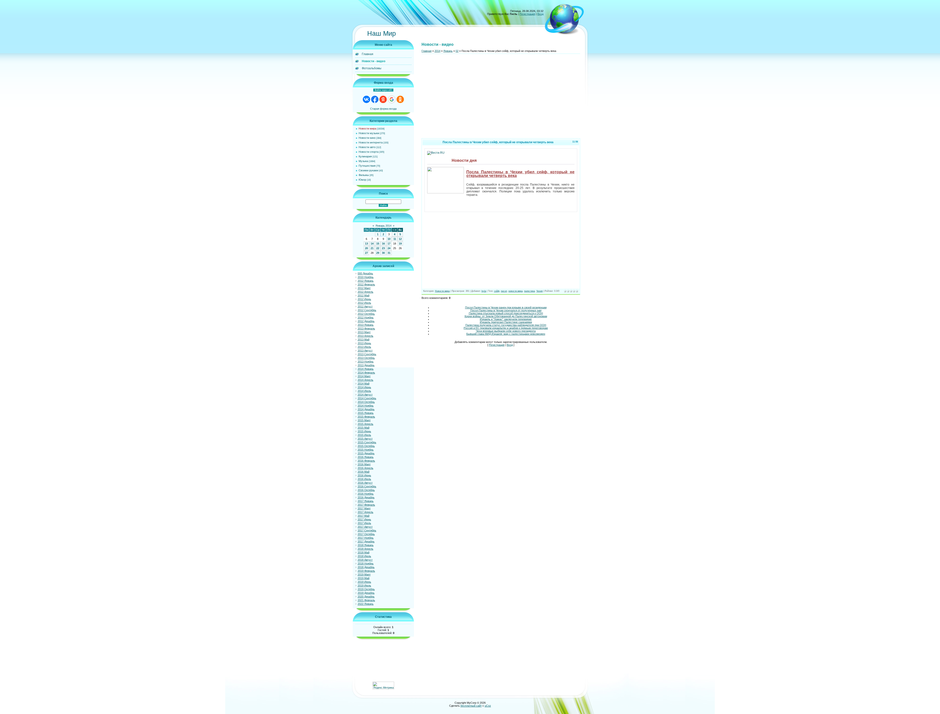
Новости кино (367, 137)
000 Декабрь (365, 273)
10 (389, 238)
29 (377, 252)
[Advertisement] (501, 98)
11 (394, 238)
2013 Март (364, 332)
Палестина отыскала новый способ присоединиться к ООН (506, 313)
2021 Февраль (366, 600)
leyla (484, 291)
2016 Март (364, 464)
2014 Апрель (365, 379)
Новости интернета (371, 142)
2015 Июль (364, 434)
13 (366, 243)
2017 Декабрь (366, 541)
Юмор (362, 179)
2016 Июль (364, 479)
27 (366, 252)
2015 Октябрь (366, 446)
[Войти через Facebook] (374, 99)
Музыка (363, 161)
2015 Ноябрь (366, 449)
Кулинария (365, 156)
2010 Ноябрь (366, 277)
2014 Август (365, 394)
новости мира (515, 291)
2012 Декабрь (366, 321)
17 (389, 243)
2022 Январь (366, 603)
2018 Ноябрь (366, 563)
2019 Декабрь (366, 592)
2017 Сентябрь (367, 530)
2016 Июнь (364, 475)
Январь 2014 (383, 225)
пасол (504, 291)
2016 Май (363, 471)
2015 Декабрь (366, 453)
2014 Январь (366, 368)
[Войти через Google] (392, 99)
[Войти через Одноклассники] (400, 99)
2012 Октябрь (366, 313)
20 (366, 248)
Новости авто (367, 147)
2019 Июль (364, 585)
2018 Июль (364, 556)
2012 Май (363, 295)
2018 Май (363, 552)
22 (377, 248)
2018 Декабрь (366, 567)
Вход (540, 13)
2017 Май (363, 515)
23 (383, 248)
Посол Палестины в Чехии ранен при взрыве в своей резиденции (506, 307)
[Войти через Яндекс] (383, 99)
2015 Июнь (364, 431)
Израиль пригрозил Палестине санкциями (506, 322)
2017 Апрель (365, 512)
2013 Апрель (365, 335)
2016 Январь (366, 457)
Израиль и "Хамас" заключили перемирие (506, 319)
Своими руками (368, 170)
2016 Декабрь (366, 497)
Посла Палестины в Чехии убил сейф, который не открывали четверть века (520, 173)
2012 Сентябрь (367, 310)
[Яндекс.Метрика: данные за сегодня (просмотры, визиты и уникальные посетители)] (383, 685)
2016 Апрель (365, 468)
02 (457, 50)
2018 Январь (366, 545)
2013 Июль (364, 346)
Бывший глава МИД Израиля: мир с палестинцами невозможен (505, 333)
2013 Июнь (364, 343)
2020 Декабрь (366, 596)
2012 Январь (366, 280)
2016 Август (365, 482)
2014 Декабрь (366, 409)
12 (400, 238)
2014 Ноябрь (366, 405)
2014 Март (364, 376)
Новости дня (464, 160)
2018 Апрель (365, 548)
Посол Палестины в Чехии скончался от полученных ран (505, 310)
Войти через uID (383, 90)
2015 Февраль (366, 416)
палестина (529, 291)
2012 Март (364, 288)
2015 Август (365, 438)
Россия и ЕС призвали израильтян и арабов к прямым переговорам (506, 328)
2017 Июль (364, 523)
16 (383, 243)
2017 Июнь (364, 519)
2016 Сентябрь (367, 486)
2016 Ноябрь (366, 493)
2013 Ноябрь (366, 361)
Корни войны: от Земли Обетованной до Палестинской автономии (506, 316)
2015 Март (364, 420)
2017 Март (364, 508)
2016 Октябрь (366, 490)
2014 (437, 50)
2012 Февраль (366, 284)
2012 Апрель (365, 291)
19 (400, 243)
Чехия (539, 291)
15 (377, 243)
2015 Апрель (365, 423)
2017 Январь (366, 501)
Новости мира (367, 128)
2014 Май (363, 383)
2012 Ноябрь (366, 317)
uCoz (488, 705)
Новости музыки (369, 133)
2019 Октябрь (366, 589)
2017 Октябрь (366, 534)
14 (372, 243)
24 (389, 248)
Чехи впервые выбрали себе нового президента (506, 330)
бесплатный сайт (471, 705)
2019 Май (363, 578)
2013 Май (363, 339)
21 (372, 248)
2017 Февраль (366, 504)
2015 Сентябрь (367, 442)
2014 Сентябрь (367, 398)
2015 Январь (366, 412)
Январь (448, 50)
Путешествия (367, 165)
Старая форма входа (383, 108)
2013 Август (365, 350)
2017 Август (365, 526)
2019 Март (364, 574)
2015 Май (363, 427)
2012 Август (365, 306)
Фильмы (364, 175)
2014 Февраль (366, 372)
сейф (496, 291)
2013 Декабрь (366, 365)
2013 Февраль (366, 328)
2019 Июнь (364, 581)
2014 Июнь (364, 387)
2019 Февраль (366, 570)
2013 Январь (366, 324)
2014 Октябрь (366, 401)
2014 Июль (364, 390)
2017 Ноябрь (366, 537)
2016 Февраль (366, 460)
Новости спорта (368, 151)
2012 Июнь (364, 299)
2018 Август (365, 559)
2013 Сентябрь (367, 354)
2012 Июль (364, 302)
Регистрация (527, 13)
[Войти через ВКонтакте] (366, 99)
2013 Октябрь (366, 357)
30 (383, 252)
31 (389, 252)
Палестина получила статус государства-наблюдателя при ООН (505, 325)
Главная (427, 50)
